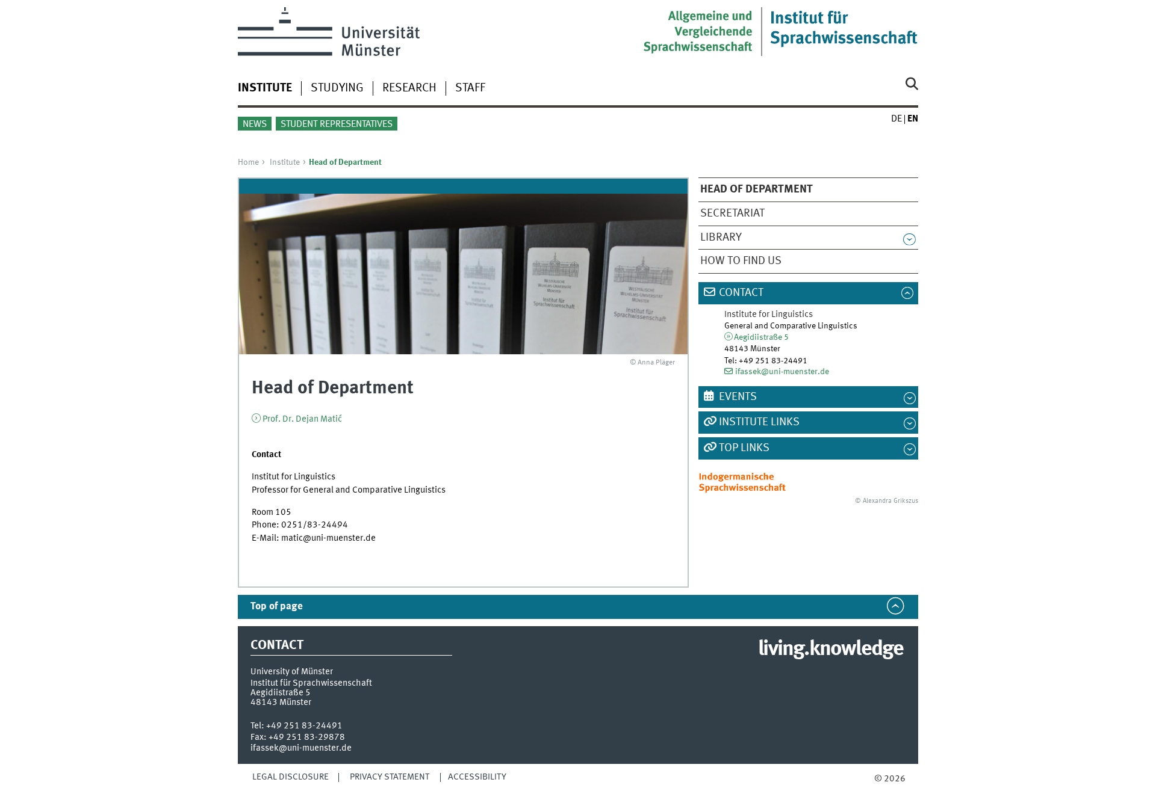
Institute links (759, 422)
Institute (285, 162)
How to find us (741, 261)
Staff (470, 88)
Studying (337, 88)
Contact (741, 293)
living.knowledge (830, 649)
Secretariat (732, 213)
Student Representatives (337, 124)
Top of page (276, 606)
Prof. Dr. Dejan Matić (302, 419)
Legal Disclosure (290, 777)
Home (248, 162)
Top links (744, 448)
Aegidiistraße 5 (761, 337)
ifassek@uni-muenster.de (782, 372)
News (255, 124)
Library (721, 237)
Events (738, 397)
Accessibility (477, 777)
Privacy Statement (389, 777)
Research (409, 88)
